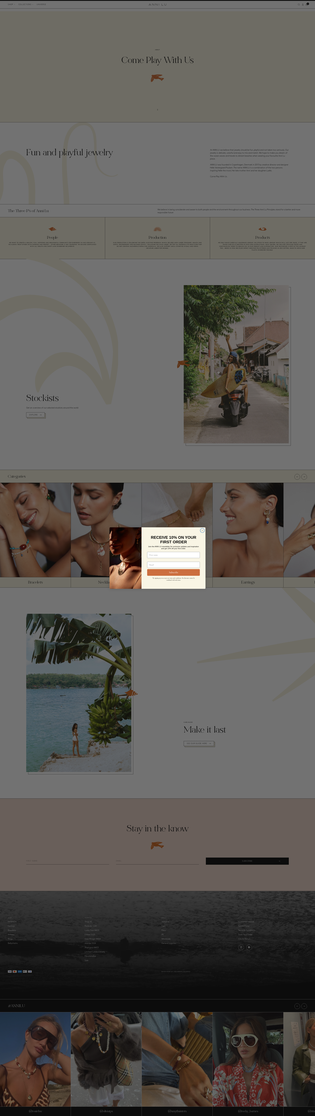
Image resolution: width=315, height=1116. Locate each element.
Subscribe (173, 572)
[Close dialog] (202, 530)
